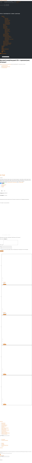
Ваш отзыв (1, 244)
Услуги (2, 446)
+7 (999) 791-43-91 (18, 1)
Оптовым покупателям (5, 440)
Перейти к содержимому (3, 0)
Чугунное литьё (4, 64)
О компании (3, 439)
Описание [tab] (3, 185)
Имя (0, 246)
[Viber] (2, 183)
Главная (1, 64)
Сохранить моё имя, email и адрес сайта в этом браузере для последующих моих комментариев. (14, 249)
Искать (1, 56)
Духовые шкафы (9, 64)
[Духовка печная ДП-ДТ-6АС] (6, 66)
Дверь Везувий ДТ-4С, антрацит (8, 311)
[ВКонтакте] (0, 183)
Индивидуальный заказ (5, 445)
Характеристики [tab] (4, 184)
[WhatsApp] (3, 183)
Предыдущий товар (5, 65)
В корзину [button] (4, 284)
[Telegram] (1, 183)
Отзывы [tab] (3, 186)
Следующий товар (4, 67)
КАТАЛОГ (1, 421)
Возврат (3, 443)
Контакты (1, 447)
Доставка (3, 444)
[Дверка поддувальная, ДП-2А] (17, 168)
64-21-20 (17, 2)
